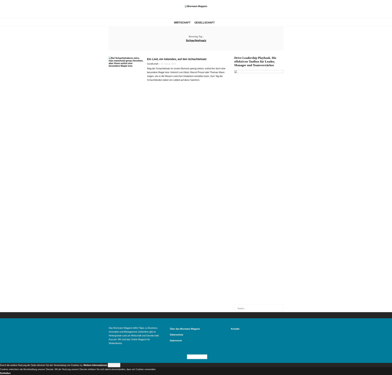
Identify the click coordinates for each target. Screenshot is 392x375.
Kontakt (235, 328)
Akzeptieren (114, 365)
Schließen (5, 373)
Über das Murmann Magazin (185, 328)
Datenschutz (176, 334)
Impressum (176, 340)
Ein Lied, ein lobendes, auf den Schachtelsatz (177, 59)
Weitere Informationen (95, 365)
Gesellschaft (204, 22)
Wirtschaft (182, 22)
